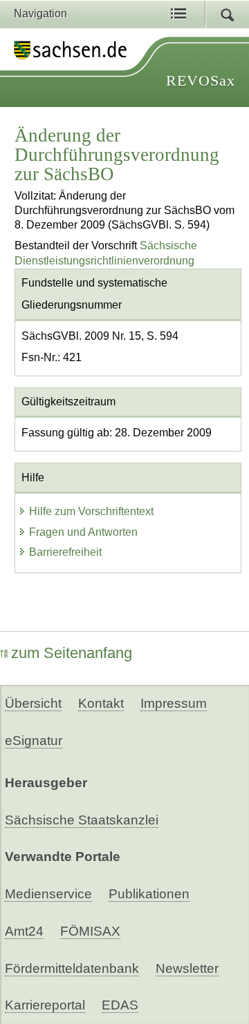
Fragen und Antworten (83, 532)
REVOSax (200, 80)
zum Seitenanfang (71, 652)
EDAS (120, 1005)
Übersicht (33, 703)
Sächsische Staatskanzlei (81, 820)
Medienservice (48, 894)
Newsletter (187, 968)
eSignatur (33, 740)
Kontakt (101, 703)
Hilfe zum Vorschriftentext (91, 511)
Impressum (173, 703)
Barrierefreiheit (65, 552)
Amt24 (24, 931)
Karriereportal (45, 1005)
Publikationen (149, 894)
